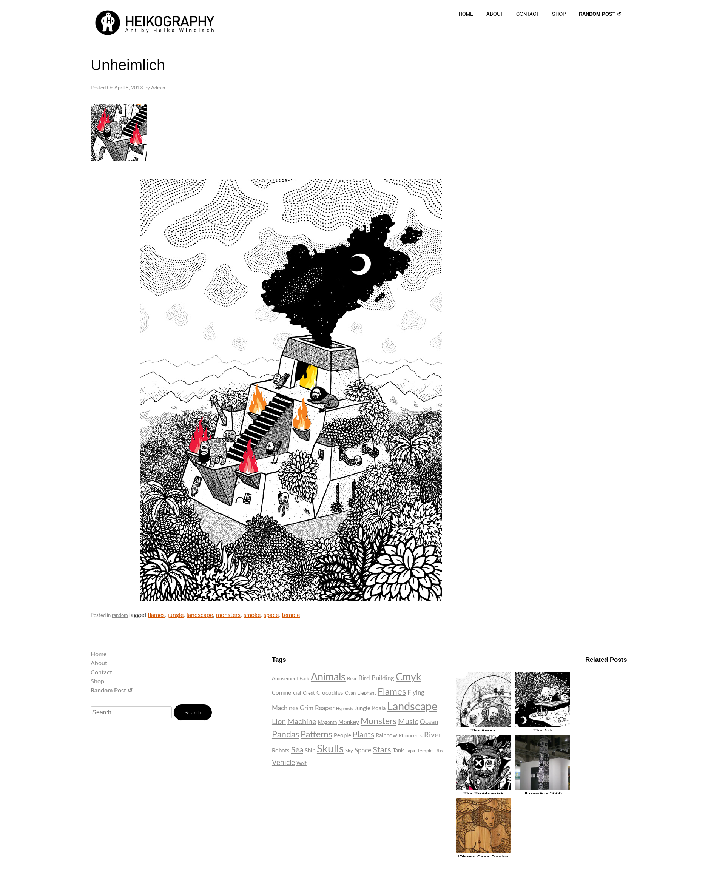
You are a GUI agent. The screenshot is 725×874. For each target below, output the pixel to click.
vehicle (283, 762)
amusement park (290, 678)
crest (309, 693)
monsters (228, 615)
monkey (348, 722)
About (99, 663)
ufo (438, 751)
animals (328, 677)
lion (279, 722)
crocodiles (329, 693)
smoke (252, 615)
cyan (350, 693)
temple (291, 615)
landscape (200, 615)
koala (379, 708)
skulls (330, 749)
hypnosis (344, 709)
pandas (285, 734)
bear (352, 678)
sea (297, 750)
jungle (176, 615)
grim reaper (317, 708)
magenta (327, 722)
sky (349, 751)
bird (364, 678)
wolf (301, 763)
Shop (97, 681)
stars (382, 750)
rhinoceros (411, 735)
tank (398, 751)
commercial (286, 693)
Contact (101, 672)
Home (98, 654)
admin (158, 88)
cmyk (408, 677)
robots (281, 751)
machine (301, 722)
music (408, 722)
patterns (316, 735)
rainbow (386, 735)
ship (310, 751)
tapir (411, 751)
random (120, 615)
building (383, 678)
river (432, 735)
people (342, 735)
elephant (366, 693)
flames (156, 615)
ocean (429, 722)
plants (363, 735)
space (271, 615)
